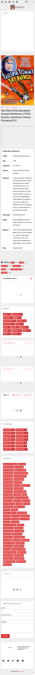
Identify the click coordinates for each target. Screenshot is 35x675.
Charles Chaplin (19, 479)
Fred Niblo (19, 504)
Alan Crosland (19, 467)
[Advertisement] (17, 33)
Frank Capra (17, 500)
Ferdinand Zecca (9, 497)
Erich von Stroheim (20, 491)
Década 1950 (8, 439)
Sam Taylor (7, 549)
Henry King (14, 510)
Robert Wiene (20, 543)
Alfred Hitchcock (9, 470)
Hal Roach (7, 510)
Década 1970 (8, 442)
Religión (6, 330)
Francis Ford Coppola (21, 497)
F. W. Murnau (17, 494)
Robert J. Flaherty (9, 543)
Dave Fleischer (8, 485)
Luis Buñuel (7, 534)
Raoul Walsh (16, 540)
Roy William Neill (19, 546)
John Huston (15, 522)
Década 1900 (20, 430)
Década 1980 (20, 442)
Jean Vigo (15, 519)
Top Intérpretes (9, 343)
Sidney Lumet (21, 552)
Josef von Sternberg (10, 525)
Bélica (16, 317)
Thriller (6, 333)
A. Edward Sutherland (10, 464)
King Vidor (21, 525)
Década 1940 (20, 436)
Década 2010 (8, 449)
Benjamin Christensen (21, 473)
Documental (7, 324)
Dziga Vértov (26, 485)
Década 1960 (20, 439)
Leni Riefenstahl (8, 528)
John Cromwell (24, 519)
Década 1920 (20, 433)
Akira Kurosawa (8, 467)
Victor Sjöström (8, 558)
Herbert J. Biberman (10, 513)
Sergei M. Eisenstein (10, 552)
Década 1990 (8, 446)
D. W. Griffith (18, 482)
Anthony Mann (8, 473)
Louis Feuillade (19, 531)
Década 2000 (20, 446)
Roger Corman (8, 546)
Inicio (2, 107)
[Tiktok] (13, 2)
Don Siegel (17, 485)
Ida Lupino (7, 516)
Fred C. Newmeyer (9, 504)
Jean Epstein (25, 516)
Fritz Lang (27, 504)
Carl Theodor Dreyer (20, 476)
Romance (15, 330)
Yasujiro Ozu (7, 564)
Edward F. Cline (18, 488)
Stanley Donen (8, 555)
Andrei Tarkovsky (20, 470)
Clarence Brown (8, 482)
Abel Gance (21, 464)
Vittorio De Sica (19, 558)
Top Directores (8, 369)
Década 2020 (20, 449)
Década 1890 (8, 430)
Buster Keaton (8, 476)
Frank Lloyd (26, 500)
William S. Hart (21, 561)
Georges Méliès (8, 507)
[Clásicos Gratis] (17, 8)
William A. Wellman (9, 561)
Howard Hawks (21, 513)
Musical (23, 327)
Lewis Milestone (8, 531)
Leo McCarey (19, 528)
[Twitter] (6, 2)
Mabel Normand (17, 534)
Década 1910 (8, 433)
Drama (7, 107)
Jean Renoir (7, 519)
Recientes (7, 574)
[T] (17, 2)
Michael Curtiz (8, 537)
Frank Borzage (8, 500)
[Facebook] (2, 2)
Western (15, 333)
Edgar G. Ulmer (8, 488)
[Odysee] (9, 2)
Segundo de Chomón (18, 549)
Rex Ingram (25, 540)
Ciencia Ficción (8, 321)
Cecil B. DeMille (8, 479)
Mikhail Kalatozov (19, 537)
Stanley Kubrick (18, 555)
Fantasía (14, 327)
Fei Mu (25, 494)
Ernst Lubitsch (8, 494)
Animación (15, 314)
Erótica (6, 327)
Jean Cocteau (15, 516)
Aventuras (7, 317)
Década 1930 (15, 107)
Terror (25, 330)
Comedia (20, 321)
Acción (6, 314)
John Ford (7, 522)
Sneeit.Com (21, 671)
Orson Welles (7, 540)
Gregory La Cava (19, 507)
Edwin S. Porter (8, 491)
